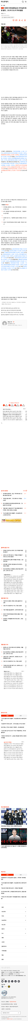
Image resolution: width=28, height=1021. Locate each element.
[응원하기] (13, 322)
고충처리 (3, 1009)
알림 (3, 959)
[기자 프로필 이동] (4, 323)
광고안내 (3, 1006)
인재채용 (7, 1001)
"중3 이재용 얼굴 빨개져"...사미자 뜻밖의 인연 (13, 610)
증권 (4, 5)
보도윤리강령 (7, 1009)
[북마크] (25, 20)
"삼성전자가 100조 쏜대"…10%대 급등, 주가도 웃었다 (13, 723)
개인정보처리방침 (13, 1001)
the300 (4, 911)
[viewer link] (25, 42)
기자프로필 (4, 950)
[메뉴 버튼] (25, 1)
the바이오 (4, 920)
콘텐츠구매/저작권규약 (14, 1006)
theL (3, 916)
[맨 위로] (25, 1015)
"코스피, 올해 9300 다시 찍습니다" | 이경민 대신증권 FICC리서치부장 (14, 846)
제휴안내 (7, 1006)
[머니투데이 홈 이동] (5, 968)
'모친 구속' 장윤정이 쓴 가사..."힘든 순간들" (12, 605)
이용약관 (15, 1004)
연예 (3, 937)
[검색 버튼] (22, 1)
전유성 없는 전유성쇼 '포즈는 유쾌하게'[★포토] (11, 826)
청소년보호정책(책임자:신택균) (7, 1004)
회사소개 (3, 1001)
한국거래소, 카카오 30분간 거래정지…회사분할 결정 (12, 727)
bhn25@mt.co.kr (11, 323)
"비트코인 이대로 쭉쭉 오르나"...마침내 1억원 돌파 (12, 888)
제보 (3, 955)
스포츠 (3, 942)
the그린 (3, 924)
